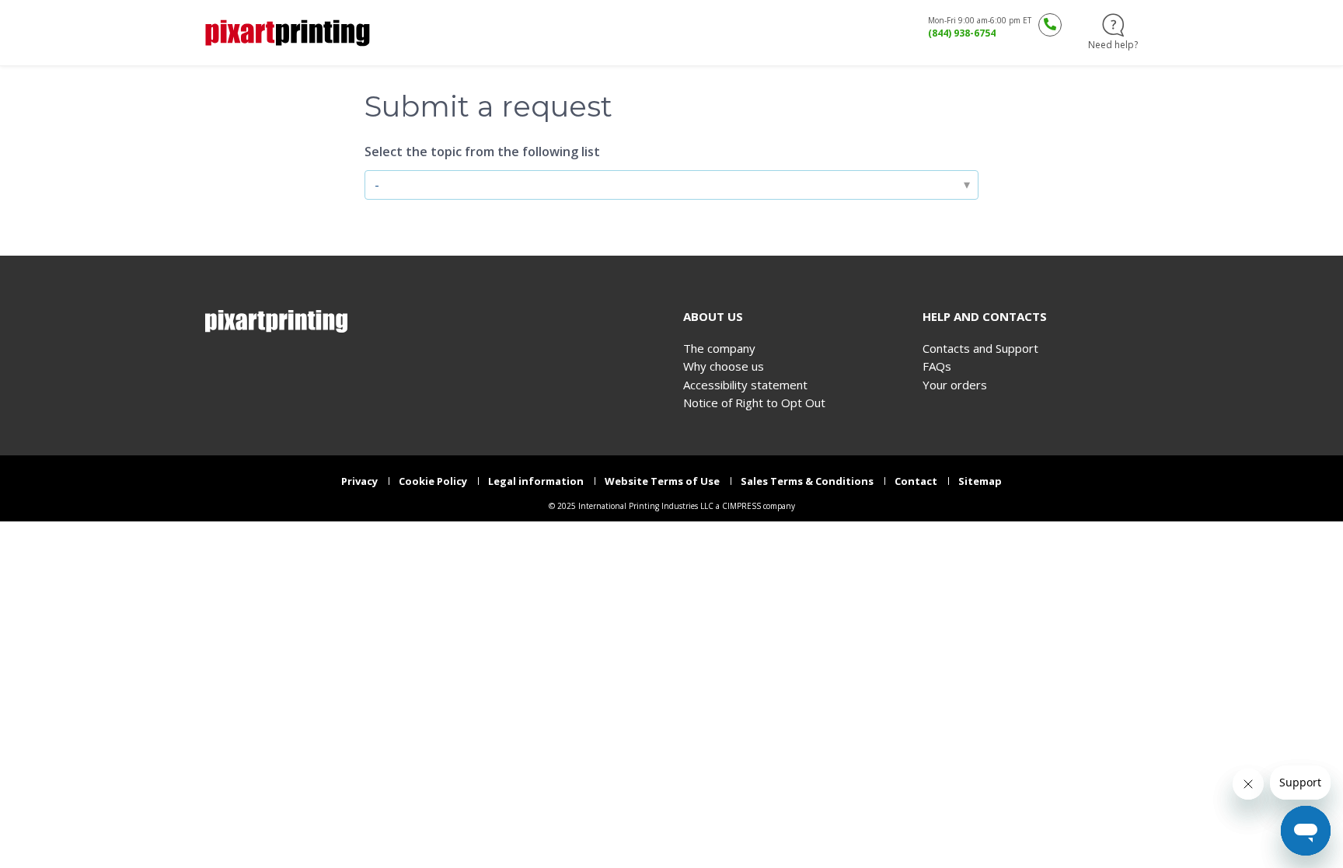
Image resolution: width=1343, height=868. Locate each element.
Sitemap (980, 481)
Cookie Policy (433, 481)
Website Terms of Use (662, 481)
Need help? (1113, 44)
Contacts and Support (980, 348)
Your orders (955, 385)
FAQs (937, 366)
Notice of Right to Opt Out (754, 403)
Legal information (536, 481)
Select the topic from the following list (482, 151)
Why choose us (723, 366)
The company (719, 348)
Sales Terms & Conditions (807, 481)
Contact (916, 481)
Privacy (359, 481)
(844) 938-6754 (962, 33)
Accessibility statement (745, 385)
